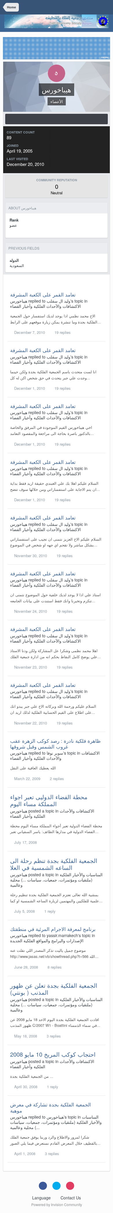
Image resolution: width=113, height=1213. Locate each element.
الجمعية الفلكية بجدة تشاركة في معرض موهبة (50, 1107)
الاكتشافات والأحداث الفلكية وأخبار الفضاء (45, 306)
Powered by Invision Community (56, 1204)
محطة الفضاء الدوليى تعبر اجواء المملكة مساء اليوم (49, 800)
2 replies (56, 778)
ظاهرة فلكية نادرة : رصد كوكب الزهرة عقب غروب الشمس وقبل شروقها (55, 743)
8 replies (54, 967)
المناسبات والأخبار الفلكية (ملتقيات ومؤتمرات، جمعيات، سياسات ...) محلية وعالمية (56, 880)
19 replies (62, 332)
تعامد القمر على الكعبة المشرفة (43, 294)
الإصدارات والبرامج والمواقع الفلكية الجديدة (46, 940)
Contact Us (71, 1198)
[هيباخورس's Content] (56, 119)
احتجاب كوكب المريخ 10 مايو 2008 (53, 1054)
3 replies (53, 1036)
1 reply (49, 911)
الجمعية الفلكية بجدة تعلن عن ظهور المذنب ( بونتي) (53, 988)
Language (42, 1198)
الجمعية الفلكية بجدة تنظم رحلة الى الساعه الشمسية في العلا (53, 864)
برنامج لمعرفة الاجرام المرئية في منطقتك (53, 928)
